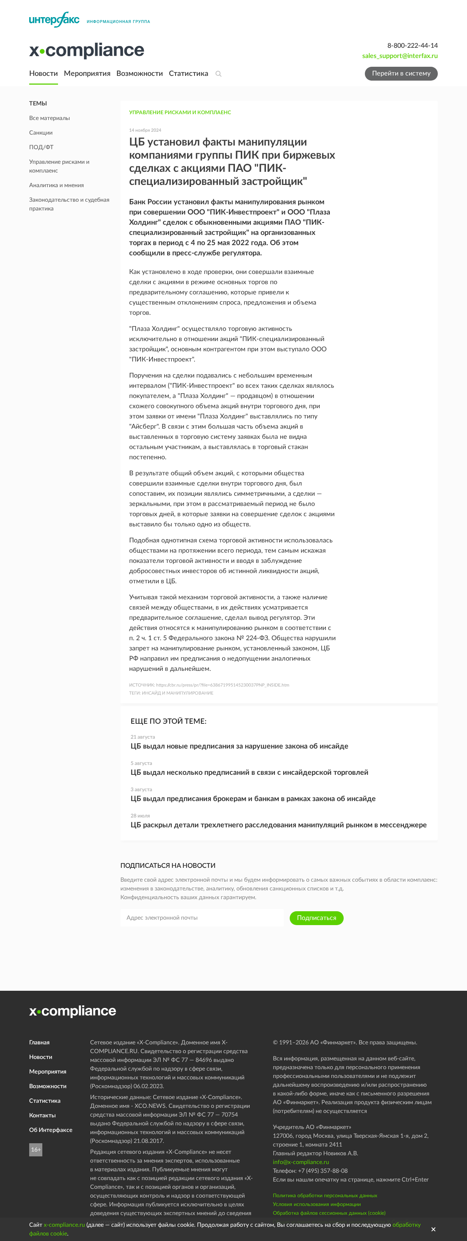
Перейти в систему (401, 73)
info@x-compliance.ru (301, 1162)
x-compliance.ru (64, 1225)
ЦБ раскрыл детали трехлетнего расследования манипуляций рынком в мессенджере (279, 825)
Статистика (188, 73)
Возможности (139, 73)
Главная (39, 1042)
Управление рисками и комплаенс (180, 112)
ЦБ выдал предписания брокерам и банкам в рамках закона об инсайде (253, 799)
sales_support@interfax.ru (400, 56)
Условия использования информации (317, 1204)
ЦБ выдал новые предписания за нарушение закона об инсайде (239, 746)
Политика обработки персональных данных (325, 1195)
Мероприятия (87, 73)
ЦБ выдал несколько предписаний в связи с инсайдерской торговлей (249, 772)
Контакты (42, 1115)
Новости (43, 73)
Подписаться (316, 918)
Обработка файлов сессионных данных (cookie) (329, 1213)
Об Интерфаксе (51, 1130)
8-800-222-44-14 (412, 46)
